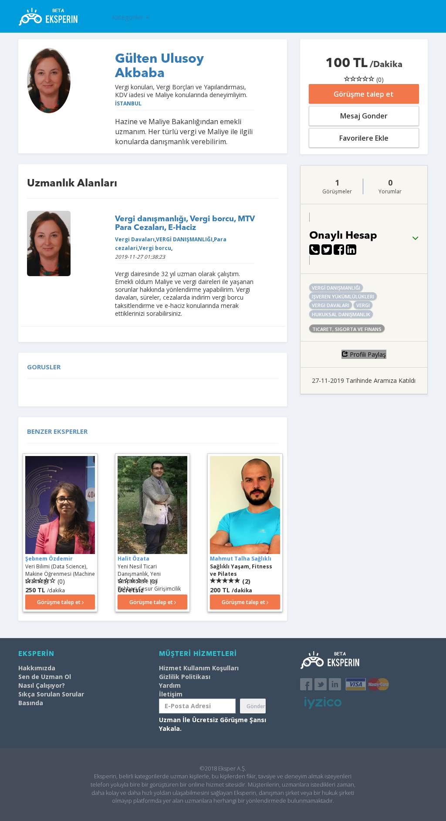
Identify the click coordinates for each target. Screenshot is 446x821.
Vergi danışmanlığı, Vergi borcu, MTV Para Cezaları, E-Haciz (185, 223)
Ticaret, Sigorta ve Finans (347, 329)
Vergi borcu (155, 247)
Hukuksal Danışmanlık (341, 314)
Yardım (170, 685)
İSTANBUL (128, 103)
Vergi (363, 305)
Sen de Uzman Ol (44, 676)
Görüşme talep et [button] (59, 602)
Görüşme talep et (364, 94)
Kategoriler (128, 17)
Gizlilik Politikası (184, 676)
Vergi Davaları (135, 239)
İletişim (170, 694)
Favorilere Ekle (364, 138)
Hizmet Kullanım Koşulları (199, 668)
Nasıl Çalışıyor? (41, 685)
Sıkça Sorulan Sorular (51, 694)
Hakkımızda (36, 668)
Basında (30, 703)
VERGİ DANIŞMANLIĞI (184, 239)
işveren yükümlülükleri (343, 296)
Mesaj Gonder (364, 116)
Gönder (256, 706)
